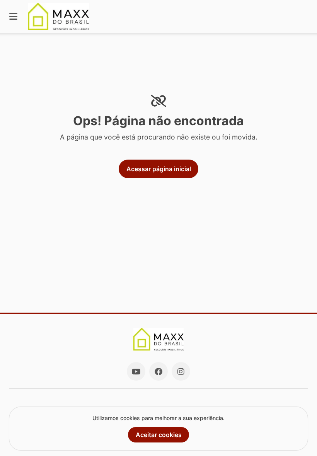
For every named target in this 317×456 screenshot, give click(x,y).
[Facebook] (158, 371)
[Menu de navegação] (13, 16)
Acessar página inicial (158, 169)
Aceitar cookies (159, 435)
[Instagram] (181, 371)
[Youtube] (136, 371)
